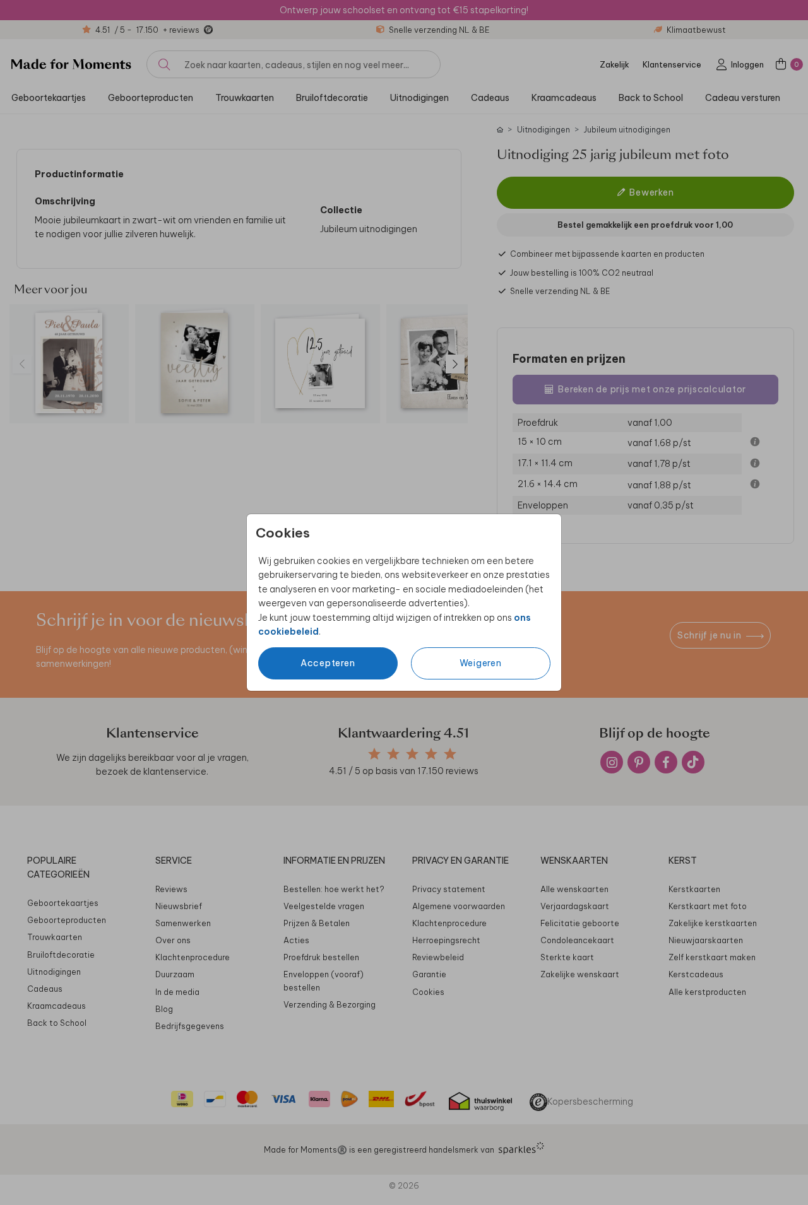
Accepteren (327, 663)
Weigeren (481, 663)
